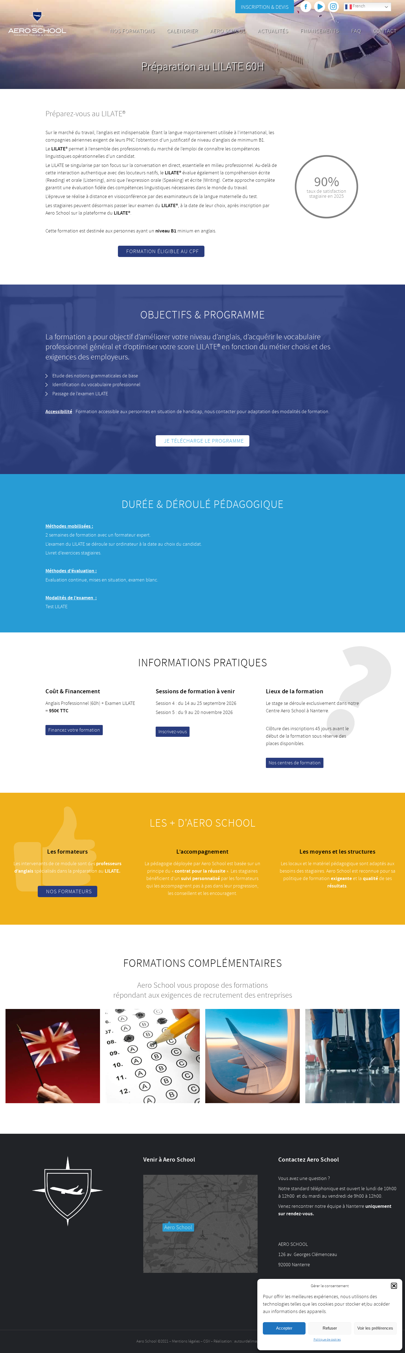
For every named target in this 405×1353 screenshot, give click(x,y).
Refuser (330, 1328)
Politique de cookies (327, 1340)
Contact (385, 31)
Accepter (284, 1328)
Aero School (228, 31)
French (358, 6)
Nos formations (132, 31)
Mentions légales (186, 1341)
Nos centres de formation (295, 763)
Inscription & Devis (264, 7)
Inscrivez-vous (172, 732)
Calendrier (182, 31)
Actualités (273, 31)
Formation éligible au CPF (162, 251)
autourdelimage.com (251, 1341)
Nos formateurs (69, 891)
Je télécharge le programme (204, 440)
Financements (319, 31)
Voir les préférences (375, 1328)
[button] (394, 1286)
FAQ (356, 31)
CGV (206, 1341)
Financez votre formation (74, 730)
